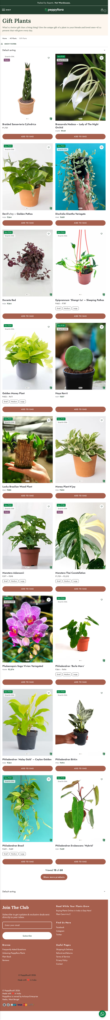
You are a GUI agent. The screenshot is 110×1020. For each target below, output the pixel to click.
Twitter (59, 934)
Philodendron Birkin (66, 759)
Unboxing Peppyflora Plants (13, 953)
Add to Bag (80, 316)
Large (75, 308)
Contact (59, 963)
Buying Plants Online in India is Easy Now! (73, 910)
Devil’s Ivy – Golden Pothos (17, 213)
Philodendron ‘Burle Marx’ (70, 666)
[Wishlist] (49, 58)
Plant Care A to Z (63, 914)
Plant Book (6, 956)
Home (4, 38)
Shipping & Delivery (64, 949)
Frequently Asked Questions (14, 949)
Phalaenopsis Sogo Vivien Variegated (22, 666)
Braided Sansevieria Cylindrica (19, 124)
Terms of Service (63, 956)
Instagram (60, 930)
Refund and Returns (64, 953)
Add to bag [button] (27, 136)
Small (59, 308)
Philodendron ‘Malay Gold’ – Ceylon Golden (27, 759)
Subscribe (27, 935)
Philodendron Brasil (13, 845)
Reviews (5, 960)
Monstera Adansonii (13, 572)
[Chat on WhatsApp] (102, 1013)
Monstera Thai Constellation (70, 572)
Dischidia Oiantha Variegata (70, 213)
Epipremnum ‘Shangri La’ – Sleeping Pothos (79, 300)
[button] (103, 10)
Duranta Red (9, 300)
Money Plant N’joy (65, 486)
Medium (67, 308)
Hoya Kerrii (61, 393)
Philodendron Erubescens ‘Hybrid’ (74, 845)
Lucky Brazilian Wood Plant (17, 486)
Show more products (54, 877)
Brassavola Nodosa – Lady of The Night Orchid (76, 126)
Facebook (60, 927)
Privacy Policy (61, 960)
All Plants (13, 38)
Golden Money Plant (13, 393)
